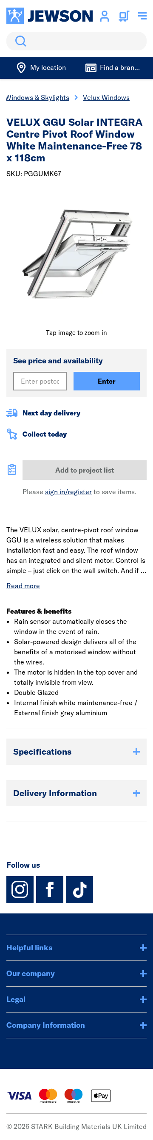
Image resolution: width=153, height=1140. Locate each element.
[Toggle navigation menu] (142, 16)
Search (19, 41)
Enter (107, 381)
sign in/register (68, 491)
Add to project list (84, 470)
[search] (76, 41)
